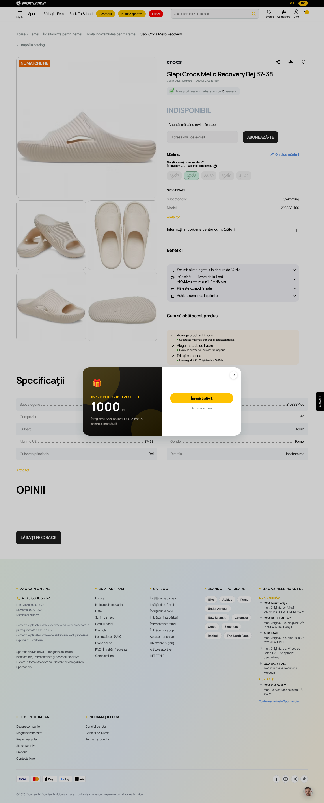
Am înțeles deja (202, 408)
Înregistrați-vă (201, 398)
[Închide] (233, 375)
